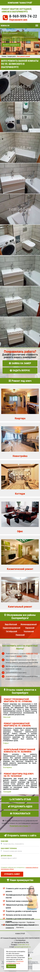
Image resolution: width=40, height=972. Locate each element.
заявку (19, 656)
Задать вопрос (21, 370)
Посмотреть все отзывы (19, 826)
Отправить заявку (12, 874)
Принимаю (12, 966)
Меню (36, 24)
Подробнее (27, 45)
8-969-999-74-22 (23, 16)
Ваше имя (4, 841)
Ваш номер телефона (9, 848)
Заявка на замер (21, 363)
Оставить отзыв (21, 799)
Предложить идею (21, 806)
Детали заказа (6, 856)
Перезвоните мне (18, 20)
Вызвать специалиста (11, 45)
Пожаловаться (21, 813)
